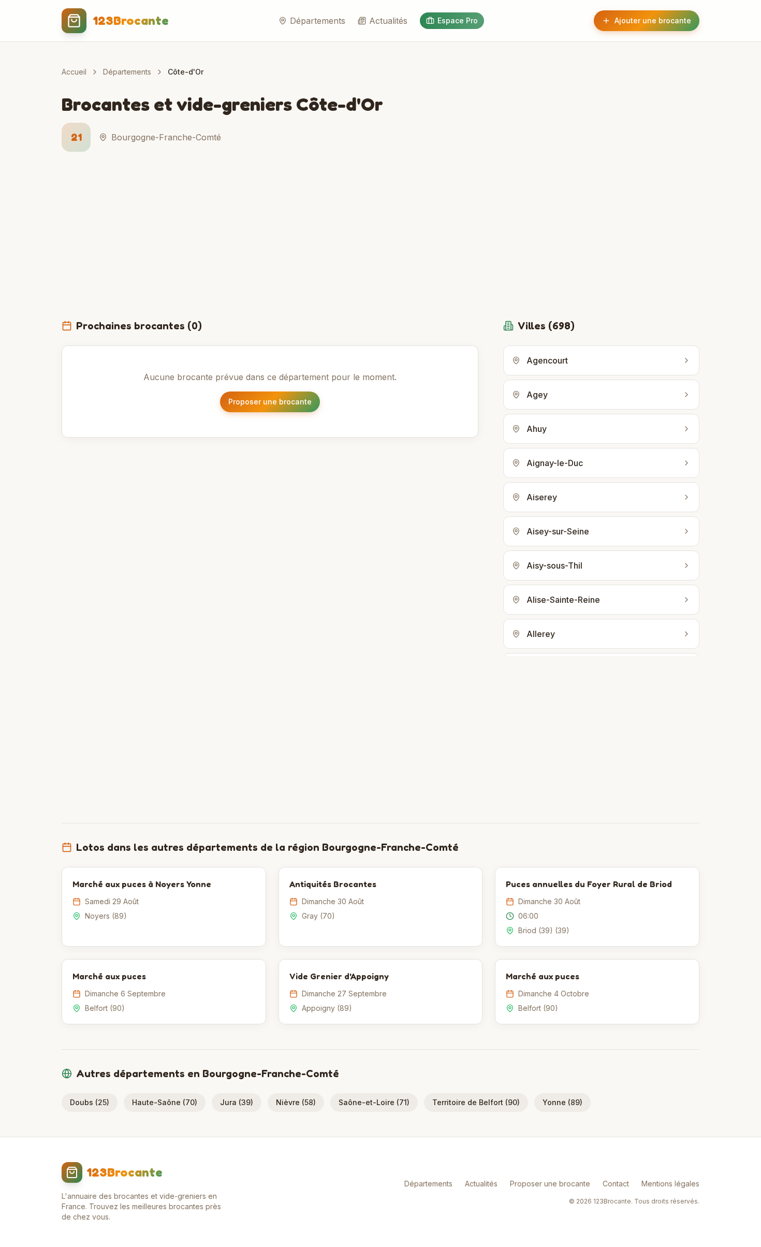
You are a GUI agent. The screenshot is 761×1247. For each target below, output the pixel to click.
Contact (616, 1183)
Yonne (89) (562, 1102)
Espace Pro (457, 20)
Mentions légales (670, 1183)
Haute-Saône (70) (164, 1102)
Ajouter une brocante (652, 20)
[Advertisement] (380, 241)
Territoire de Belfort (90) (476, 1102)
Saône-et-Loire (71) (374, 1102)
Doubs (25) (89, 1102)
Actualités (388, 21)
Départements (317, 21)
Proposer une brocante (270, 401)
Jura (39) (236, 1102)
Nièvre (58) (296, 1102)
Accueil (74, 71)
